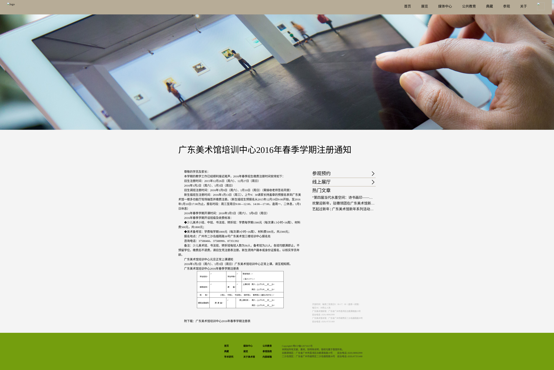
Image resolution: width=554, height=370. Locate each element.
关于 (523, 6)
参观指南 (267, 351)
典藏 (489, 6)
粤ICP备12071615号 (303, 346)
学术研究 (228, 357)
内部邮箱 (267, 357)
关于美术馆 (249, 357)
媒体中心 (445, 6)
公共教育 (469, 6)
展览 (424, 6)
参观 (506, 6)
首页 (407, 6)
